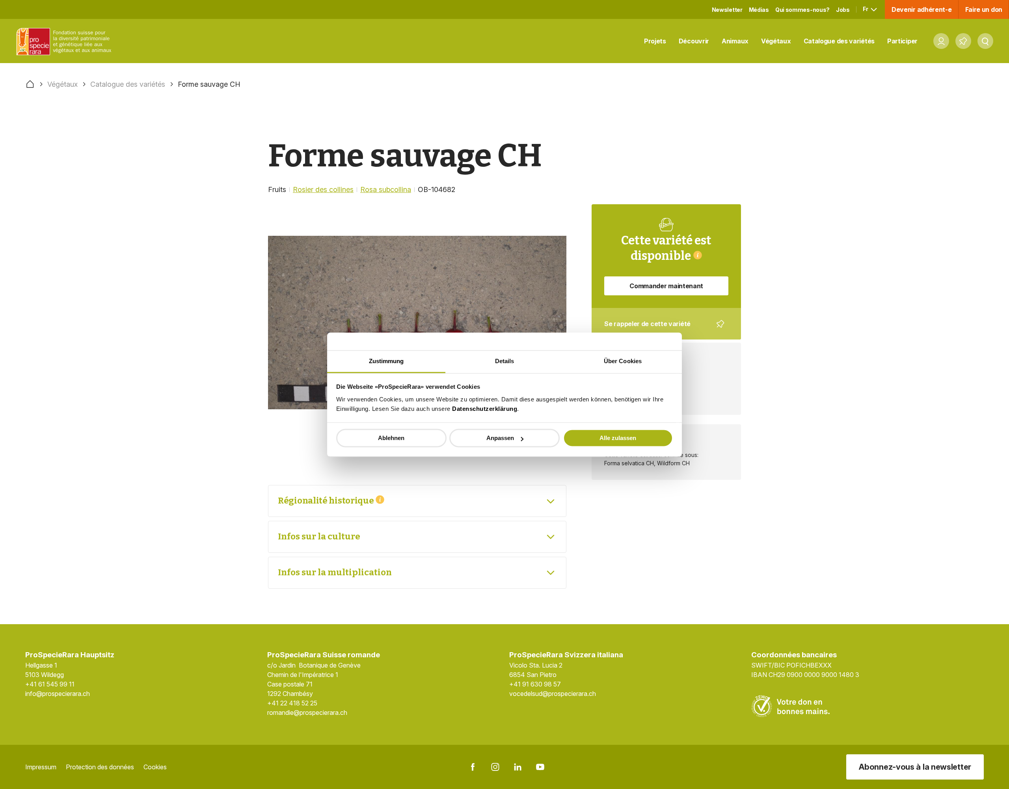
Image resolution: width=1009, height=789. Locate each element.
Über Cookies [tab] (623, 361)
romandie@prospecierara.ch (307, 712)
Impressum (40, 767)
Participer (902, 41)
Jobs (843, 9)
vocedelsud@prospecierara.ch (552, 694)
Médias (759, 9)
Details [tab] (504, 361)
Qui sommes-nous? (802, 9)
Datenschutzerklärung (484, 408)
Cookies (155, 767)
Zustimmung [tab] (386, 361)
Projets (655, 41)
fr (866, 9)
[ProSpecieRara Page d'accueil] (65, 41)
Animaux (735, 41)
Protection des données (100, 767)
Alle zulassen (617, 438)
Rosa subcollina (385, 189)
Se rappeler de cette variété (661, 329)
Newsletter (727, 9)
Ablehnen (391, 438)
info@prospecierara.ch (57, 694)
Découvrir (694, 41)
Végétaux (776, 41)
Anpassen (500, 438)
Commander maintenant (666, 286)
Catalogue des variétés (839, 41)
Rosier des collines (323, 189)
